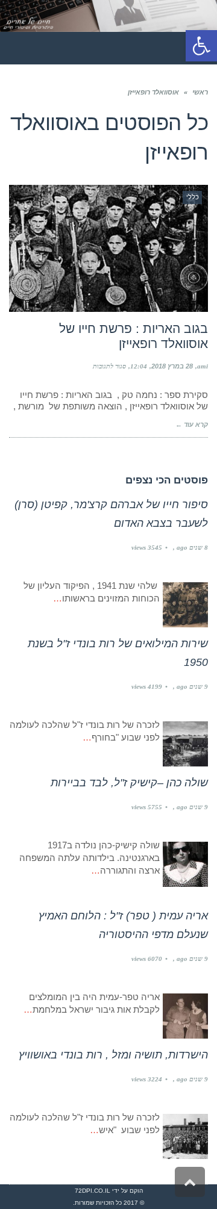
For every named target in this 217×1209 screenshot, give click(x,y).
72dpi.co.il (92, 1190)
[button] (201, 45)
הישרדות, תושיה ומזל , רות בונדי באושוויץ (113, 1055)
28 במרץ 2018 (172, 366)
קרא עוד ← (191, 424)
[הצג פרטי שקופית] (108, 16)
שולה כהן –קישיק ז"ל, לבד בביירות (129, 783)
